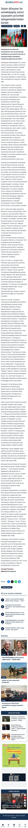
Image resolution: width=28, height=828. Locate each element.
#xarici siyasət (6, 587)
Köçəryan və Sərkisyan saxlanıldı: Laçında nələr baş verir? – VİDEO (18, 718)
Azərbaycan (5, 49)
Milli (2, 571)
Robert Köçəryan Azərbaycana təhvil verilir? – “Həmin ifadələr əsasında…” (18, 727)
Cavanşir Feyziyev (7, 569)
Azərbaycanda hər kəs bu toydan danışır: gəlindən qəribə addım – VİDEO (18, 737)
